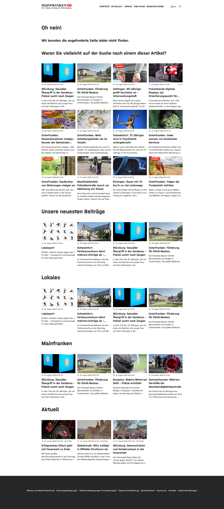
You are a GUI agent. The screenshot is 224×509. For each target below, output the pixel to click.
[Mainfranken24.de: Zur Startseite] (57, 6)
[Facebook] (105, 482)
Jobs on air (139, 6)
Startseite (104, 6)
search (180, 6)
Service (128, 6)
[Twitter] (112, 482)
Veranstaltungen (155, 6)
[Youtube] (119, 482)
